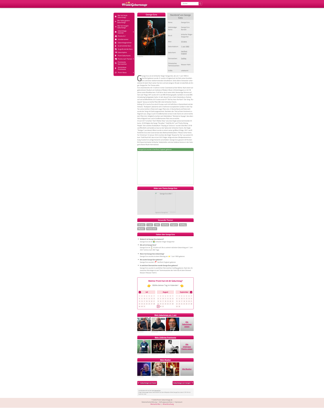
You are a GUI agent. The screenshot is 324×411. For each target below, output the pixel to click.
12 (149, 298)
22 (139, 304)
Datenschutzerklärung (149, 401)
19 (149, 301)
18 (146, 301)
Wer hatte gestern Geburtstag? (123, 21)
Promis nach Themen (125, 59)
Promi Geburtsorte (124, 55)
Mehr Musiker (165, 359)
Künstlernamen (123, 39)
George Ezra (157, 390)
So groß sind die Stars (125, 49)
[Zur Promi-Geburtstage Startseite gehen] (134, 3)
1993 (187, 46)
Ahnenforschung (168, 404)
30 (142, 306)
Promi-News (122, 72)
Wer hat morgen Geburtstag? (123, 26)
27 (151, 304)
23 (142, 304)
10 (144, 298)
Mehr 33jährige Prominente (165, 337)
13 (151, 298)
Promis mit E (151, 228)
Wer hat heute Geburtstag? (122, 16)
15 (139, 301)
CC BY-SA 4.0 (187, 392)
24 (144, 304)
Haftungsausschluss (166, 401)
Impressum (178, 401)
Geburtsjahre (122, 52)
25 (146, 304)
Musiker (141, 228)
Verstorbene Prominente (122, 68)
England (184, 53)
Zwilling (183, 58)
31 (144, 306)
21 (154, 301)
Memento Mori (155, 404)
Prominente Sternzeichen (122, 63)
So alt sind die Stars (124, 46)
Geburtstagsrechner (125, 42)
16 (142, 301)
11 (146, 298)
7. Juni (183, 46)
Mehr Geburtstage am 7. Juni (165, 315)
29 (139, 306)
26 (149, 304)
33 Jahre (184, 41)
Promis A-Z (121, 36)
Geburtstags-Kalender (122, 32)
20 (151, 301)
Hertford (184, 51)
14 (154, 298)
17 (144, 301)
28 (154, 304)
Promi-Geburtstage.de (164, 399)
